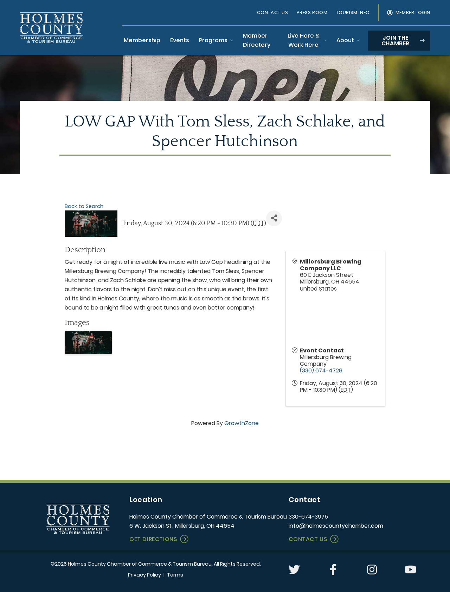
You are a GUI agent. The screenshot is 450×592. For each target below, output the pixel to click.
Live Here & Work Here (303, 40)
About (345, 40)
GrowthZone (241, 423)
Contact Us (272, 12)
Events (179, 40)
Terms (175, 574)
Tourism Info (353, 12)
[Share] (274, 218)
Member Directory (256, 40)
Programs (213, 40)
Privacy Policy (144, 574)
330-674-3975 (308, 517)
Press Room (312, 12)
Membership (142, 40)
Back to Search (84, 206)
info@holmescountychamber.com (336, 526)
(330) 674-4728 (321, 370)
